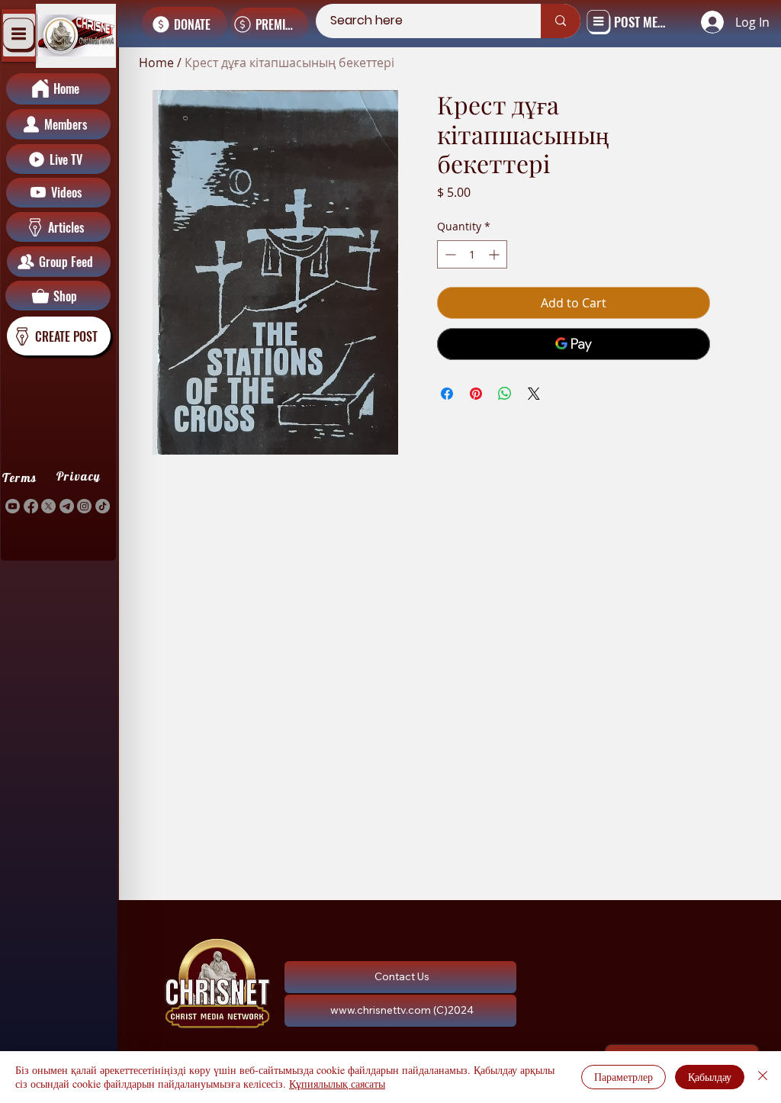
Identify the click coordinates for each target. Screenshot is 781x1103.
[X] (48, 506)
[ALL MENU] (19, 35)
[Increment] (495, 254)
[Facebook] (31, 506)
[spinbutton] (472, 254)
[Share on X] (534, 393)
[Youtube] (12, 506)
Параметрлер (623, 1076)
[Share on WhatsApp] (505, 393)
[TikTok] (102, 506)
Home (156, 62)
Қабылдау (709, 1076)
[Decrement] (448, 254)
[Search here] (560, 21)
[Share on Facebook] (447, 393)
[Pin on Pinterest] (476, 393)
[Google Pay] (574, 344)
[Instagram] (84, 506)
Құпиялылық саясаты (337, 1083)
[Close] (763, 1077)
